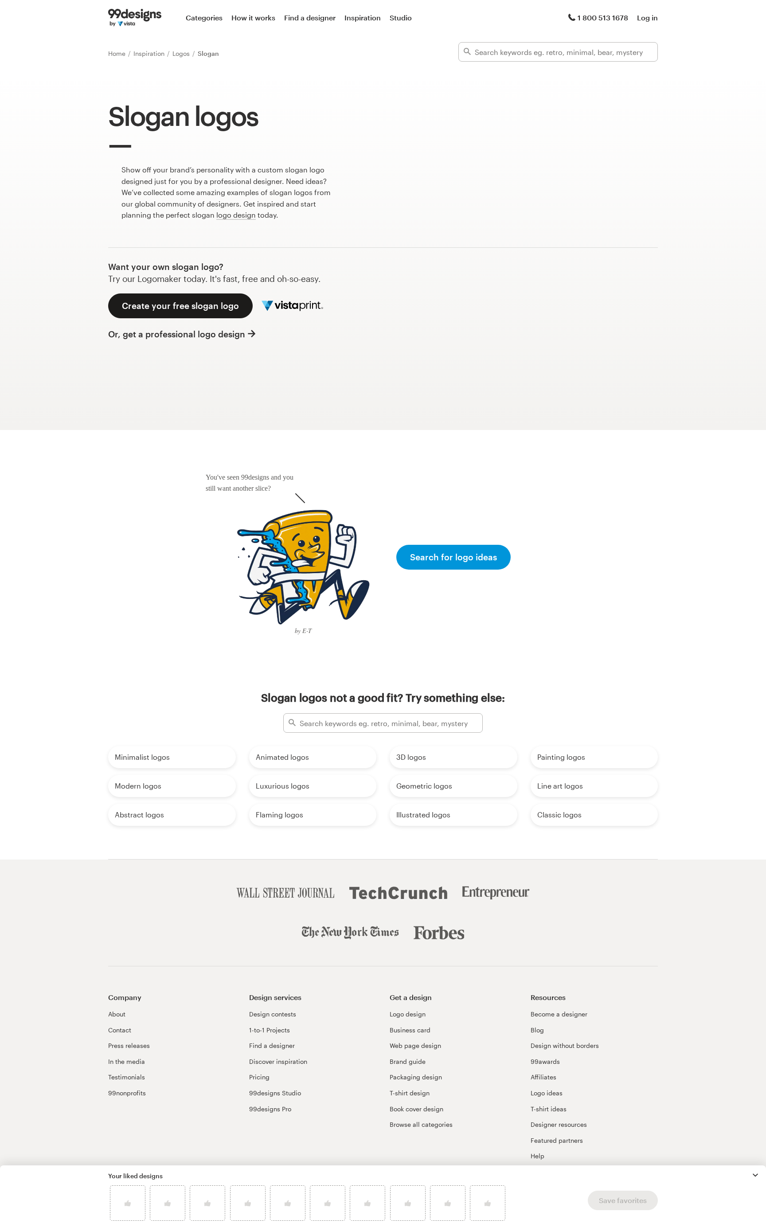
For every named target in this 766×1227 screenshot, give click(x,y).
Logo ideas (547, 1093)
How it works (253, 17)
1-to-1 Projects (269, 1030)
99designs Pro (270, 1109)
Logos (182, 53)
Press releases (129, 1045)
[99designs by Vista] (134, 18)
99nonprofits (127, 1093)
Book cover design (416, 1109)
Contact (119, 1030)
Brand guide (408, 1061)
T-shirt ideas (549, 1109)
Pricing (259, 1077)
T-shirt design (410, 1093)
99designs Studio (275, 1093)
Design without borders (565, 1045)
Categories (204, 17)
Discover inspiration (278, 1061)
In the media (126, 1061)
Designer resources (559, 1124)
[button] (755, 1175)
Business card (410, 1030)
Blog (537, 1030)
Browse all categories (421, 1124)
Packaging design (416, 1077)
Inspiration (362, 17)
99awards (545, 1061)
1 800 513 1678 (603, 17)
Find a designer (310, 17)
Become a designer (559, 1014)
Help (537, 1156)
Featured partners (557, 1140)
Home (117, 53)
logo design (236, 215)
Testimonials (126, 1077)
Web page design (415, 1045)
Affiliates (543, 1077)
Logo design (408, 1014)
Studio (401, 17)
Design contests (272, 1014)
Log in (647, 17)
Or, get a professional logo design (176, 334)
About (116, 1014)
